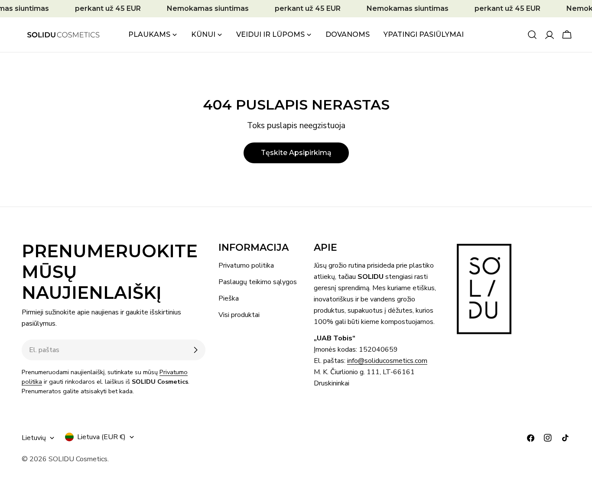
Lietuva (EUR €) (101, 437)
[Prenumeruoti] (195, 350)
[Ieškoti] (532, 34)
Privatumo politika (246, 265)
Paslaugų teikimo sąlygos (257, 282)
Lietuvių (34, 438)
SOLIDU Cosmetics (78, 459)
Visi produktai (239, 315)
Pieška (228, 298)
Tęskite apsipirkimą (296, 153)
